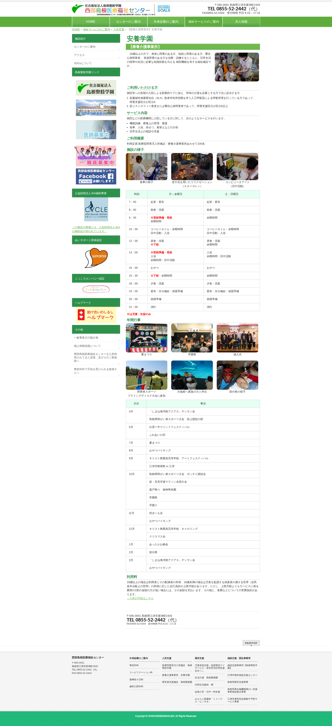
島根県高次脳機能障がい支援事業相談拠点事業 (242, 690)
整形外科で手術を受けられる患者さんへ (95, 371)
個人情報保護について (87, 345)
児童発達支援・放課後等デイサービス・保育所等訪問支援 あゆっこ (210, 668)
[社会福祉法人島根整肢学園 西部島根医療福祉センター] (122, 11)
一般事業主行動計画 (86, 337)
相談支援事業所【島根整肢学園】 (242, 666)
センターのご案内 (84, 46)
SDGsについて (83, 63)
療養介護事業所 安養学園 (176, 675)
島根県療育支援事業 (237, 682)
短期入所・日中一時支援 (207, 691)
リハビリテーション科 (141, 672)
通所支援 (199, 658)
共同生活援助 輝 (204, 684)
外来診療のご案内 (138, 658)
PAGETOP (251, 643)
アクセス (79, 54)
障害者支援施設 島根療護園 (177, 682)
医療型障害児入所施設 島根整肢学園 (177, 666)
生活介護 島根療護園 (206, 677)
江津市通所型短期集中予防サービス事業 (242, 700)
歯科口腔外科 (136, 686)
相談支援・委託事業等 (239, 658)
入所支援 (166, 658)
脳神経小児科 (136, 679)
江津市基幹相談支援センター (242, 675)
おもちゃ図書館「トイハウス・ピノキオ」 (208, 700)
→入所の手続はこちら (140, 598)
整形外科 (134, 665)
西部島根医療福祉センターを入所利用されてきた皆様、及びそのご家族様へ (95, 357)
